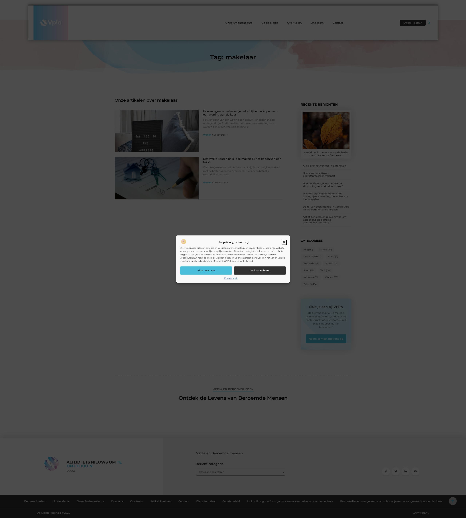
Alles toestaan (206, 270)
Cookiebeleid (231, 278)
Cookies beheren (260, 270)
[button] (284, 242)
